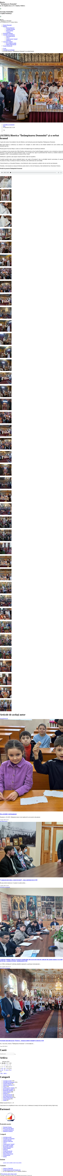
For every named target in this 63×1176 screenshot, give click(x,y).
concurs (4, 1162)
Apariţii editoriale (7, 1083)
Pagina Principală (7, 25)
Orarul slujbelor (7, 1092)
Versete (5, 1100)
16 (4, 1068)
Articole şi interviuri (8, 1085)
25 (7, 1070)
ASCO (8, 37)
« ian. (1, 1073)
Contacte (8, 32)
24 (6, 1070)
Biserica (5, 26)
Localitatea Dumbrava (8, 1129)
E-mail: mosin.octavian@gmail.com (11, 1170)
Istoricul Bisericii (10, 27)
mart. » (5, 1073)
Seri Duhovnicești (10, 36)
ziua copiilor (18, 1162)
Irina (4, 126)
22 (2, 1070)
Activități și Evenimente (9, 34)
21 (0, 1070)
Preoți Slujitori (9, 30)
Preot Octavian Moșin (8, 1128)
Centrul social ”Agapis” (12, 39)
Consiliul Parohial (10, 29)
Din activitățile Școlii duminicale (8, 814)
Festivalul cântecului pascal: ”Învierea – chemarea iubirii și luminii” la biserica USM (22, 1040)
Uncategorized (6, 1098)
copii (8, 1162)
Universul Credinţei (8, 41)
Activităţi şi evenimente (8, 50)
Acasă (4, 48)
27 (10, 1070)
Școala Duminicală (7, 46)
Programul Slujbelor (8, 33)
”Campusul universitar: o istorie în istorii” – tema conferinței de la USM (18, 880)
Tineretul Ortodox (7, 1127)
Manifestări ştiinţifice (8, 1090)
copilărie (11, 1162)
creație (14, 1162)
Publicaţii (8, 40)
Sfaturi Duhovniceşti (11, 44)
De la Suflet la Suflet (11, 43)
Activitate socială (7, 1080)
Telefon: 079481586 (8, 1168)
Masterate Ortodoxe (8, 1131)
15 (2, 1068)
